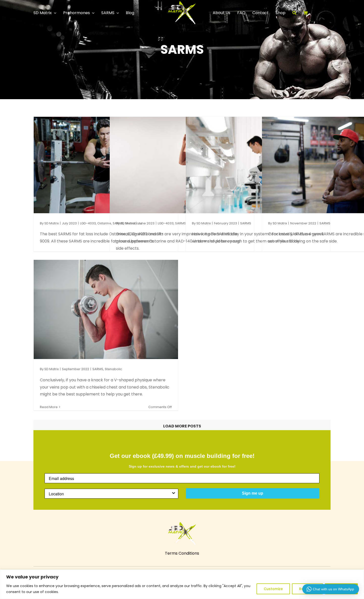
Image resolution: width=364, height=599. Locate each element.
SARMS (180, 223)
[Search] (297, 13)
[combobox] (110, 493)
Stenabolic (113, 369)
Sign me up (252, 493)
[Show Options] (173, 493)
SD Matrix (51, 223)
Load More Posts (182, 426)
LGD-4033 (88, 223)
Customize (273, 588)
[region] (182, 584)
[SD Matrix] (182, 3)
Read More (49, 407)
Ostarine (104, 223)
